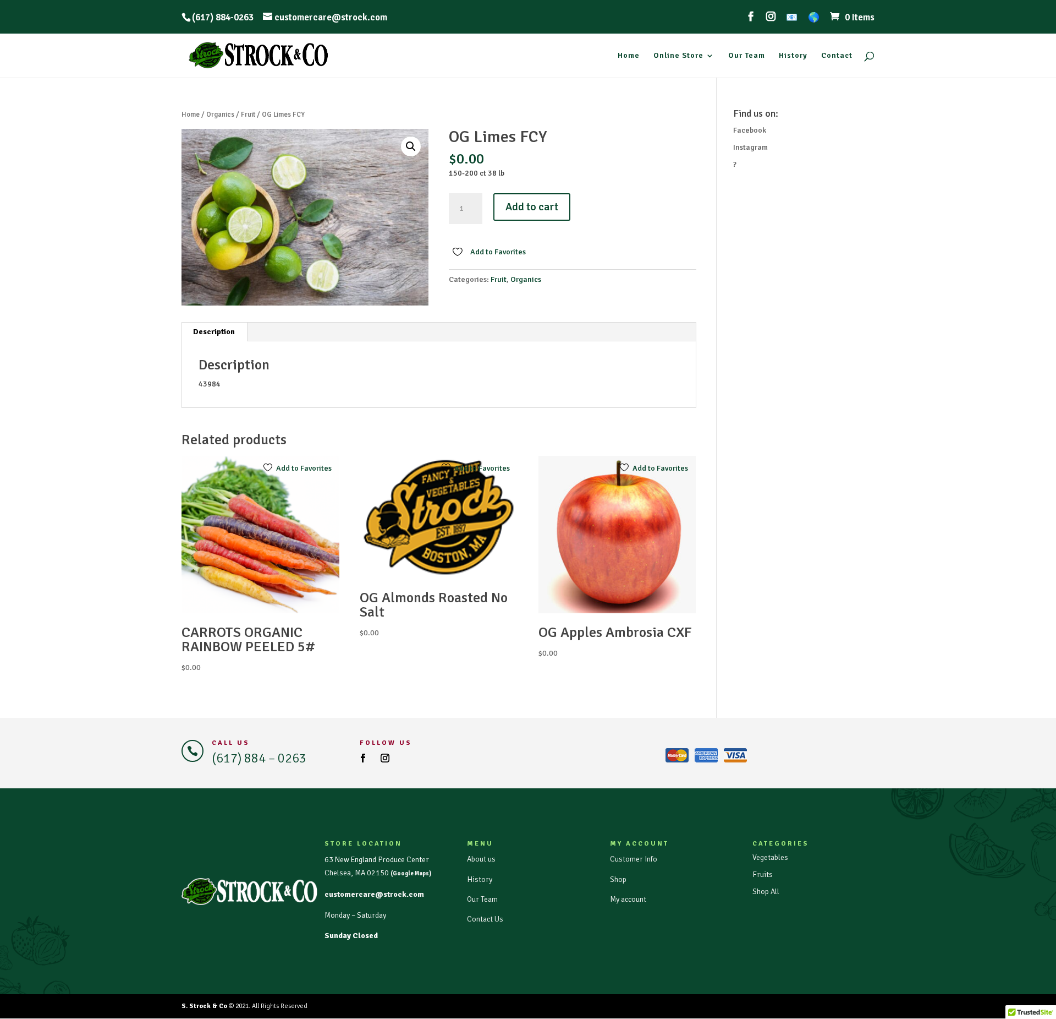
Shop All (765, 891)
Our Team (746, 56)
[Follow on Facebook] (363, 758)
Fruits (762, 874)
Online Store (678, 56)
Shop (618, 879)
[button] (411, 146)
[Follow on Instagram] (385, 758)
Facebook (749, 130)
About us (481, 859)
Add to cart (531, 207)
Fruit (248, 114)
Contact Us (485, 919)
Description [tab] (214, 331)
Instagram (750, 147)
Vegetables (770, 857)
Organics (220, 114)
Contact (837, 56)
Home (629, 56)
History (793, 56)
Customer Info (633, 859)
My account (628, 899)
